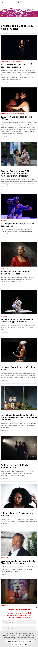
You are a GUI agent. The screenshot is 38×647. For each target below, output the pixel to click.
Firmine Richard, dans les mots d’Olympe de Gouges (15, 272)
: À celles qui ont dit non (16, 66)
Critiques (4, 61)
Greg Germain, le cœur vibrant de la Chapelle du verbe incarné (18, 562)
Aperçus (4, 220)
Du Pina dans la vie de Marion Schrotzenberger (15, 466)
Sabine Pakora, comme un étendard (17, 514)
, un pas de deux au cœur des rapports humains (17, 320)
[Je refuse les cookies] (36, 639)
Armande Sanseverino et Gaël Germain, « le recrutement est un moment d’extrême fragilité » (16, 173)
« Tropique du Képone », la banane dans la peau (17, 224)
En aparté (4, 168)
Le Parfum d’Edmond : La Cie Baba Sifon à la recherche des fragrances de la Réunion (19, 417)
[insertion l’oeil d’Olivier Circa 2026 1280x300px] (19, 13)
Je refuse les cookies (27, 641)
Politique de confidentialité (19, 644)
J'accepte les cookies (12, 641)
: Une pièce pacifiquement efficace (17, 118)
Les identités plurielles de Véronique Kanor (18, 368)
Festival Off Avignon (16, 61)
